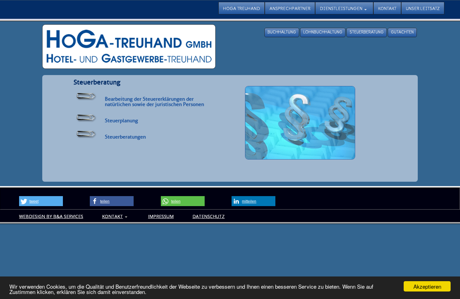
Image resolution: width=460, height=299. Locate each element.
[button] (41, 201)
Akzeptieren (427, 286)
